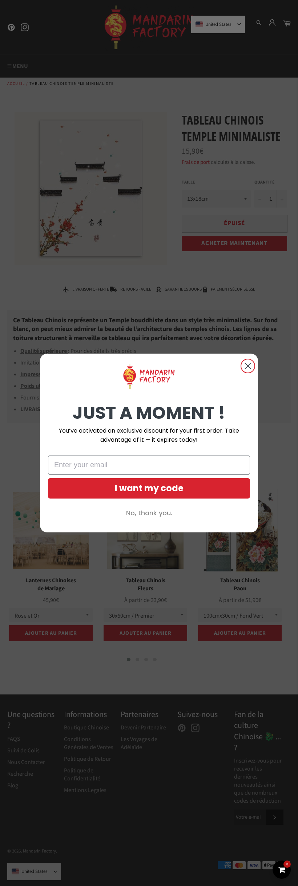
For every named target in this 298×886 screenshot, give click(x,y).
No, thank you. (149, 512)
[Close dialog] (248, 366)
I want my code (149, 488)
